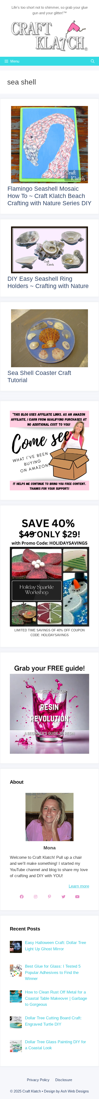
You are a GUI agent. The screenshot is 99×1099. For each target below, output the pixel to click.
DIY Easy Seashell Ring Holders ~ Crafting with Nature (48, 282)
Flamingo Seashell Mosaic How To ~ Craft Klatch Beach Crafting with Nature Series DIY (49, 195)
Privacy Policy (38, 1080)
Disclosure (63, 1080)
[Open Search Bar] (92, 61)
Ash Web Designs (75, 1091)
